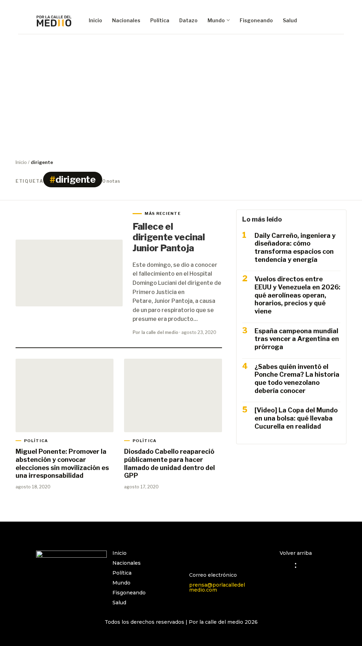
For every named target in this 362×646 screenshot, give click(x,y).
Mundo (216, 20)
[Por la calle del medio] (54, 20)
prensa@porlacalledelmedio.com (217, 587)
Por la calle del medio (155, 332)
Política (159, 20)
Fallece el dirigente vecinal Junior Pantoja (169, 237)
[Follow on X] (223, 556)
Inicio (95, 20)
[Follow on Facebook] (209, 556)
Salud (290, 20)
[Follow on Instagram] (194, 556)
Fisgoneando (256, 20)
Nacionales (126, 20)
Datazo (188, 20)
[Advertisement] (181, 94)
